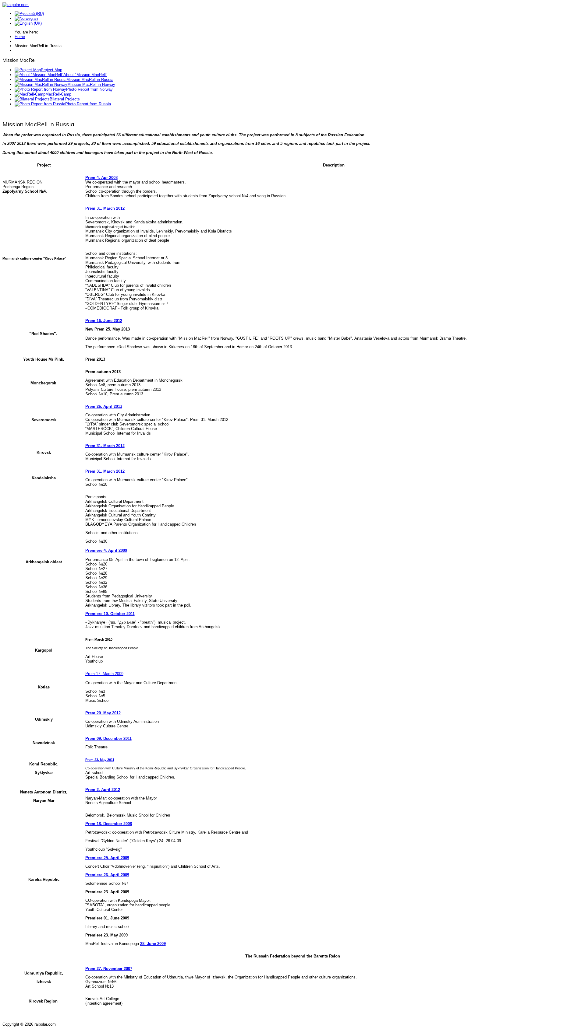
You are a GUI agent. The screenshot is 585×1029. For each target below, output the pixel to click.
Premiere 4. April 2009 (106, 550)
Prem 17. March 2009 (104, 673)
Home (20, 36)
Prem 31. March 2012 (105, 208)
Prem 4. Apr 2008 (101, 177)
